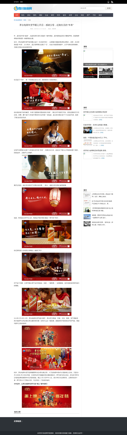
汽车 (94, 15)
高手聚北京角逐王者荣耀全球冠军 (95, 112)
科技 (82, 15)
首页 (16, 15)
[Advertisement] (98, 30)
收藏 (21, 2)
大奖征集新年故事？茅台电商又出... (96, 64)
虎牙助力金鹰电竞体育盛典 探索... (95, 150)
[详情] (100, 119)
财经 (52, 15)
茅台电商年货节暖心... (89, 77)
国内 (34, 15)
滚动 (28, 15)
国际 (40, 15)
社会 (46, 15)
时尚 (58, 15)
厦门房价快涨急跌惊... (105, 77)
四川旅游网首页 (18, 20)
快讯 (22, 15)
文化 (76, 15)
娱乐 (64, 15)
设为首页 (16, 2)
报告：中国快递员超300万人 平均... (95, 138)
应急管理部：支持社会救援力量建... (95, 125)
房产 (88, 15)
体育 (70, 15)
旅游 (100, 15)
